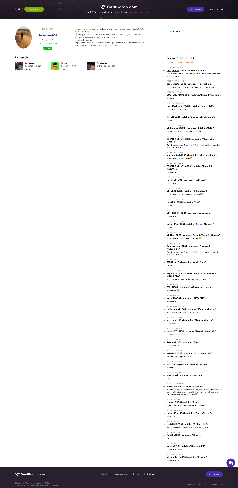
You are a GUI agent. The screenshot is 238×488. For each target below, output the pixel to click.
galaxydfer (172, 224)
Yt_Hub (170, 235)
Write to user (175, 31)
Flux (169, 375)
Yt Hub (170, 191)
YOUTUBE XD (174, 95)
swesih (170, 446)
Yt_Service (172, 128)
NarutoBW (172, 331)
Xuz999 (171, 202)
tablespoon (173, 309)
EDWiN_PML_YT (175, 139)
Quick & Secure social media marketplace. (119, 12)
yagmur (171, 273)
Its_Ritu (171, 180)
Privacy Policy (217, 484)
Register (219, 9)
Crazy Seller (173, 70)
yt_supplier (172, 457)
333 (169, 287)
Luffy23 (171, 424)
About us (105, 474)
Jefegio (171, 342)
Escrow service (34, 9)
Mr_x (169, 117)
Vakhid (170, 298)
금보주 (170, 262)
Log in (211, 9)
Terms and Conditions (196, 484)
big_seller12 (173, 84)
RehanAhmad (174, 246)
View (28, 69)
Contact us (149, 474)
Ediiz (169, 364)
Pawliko (171, 435)
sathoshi (171, 353)
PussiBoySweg (174, 106)
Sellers (136, 474)
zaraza (170, 402)
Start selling (196, 9)
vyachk (170, 386)
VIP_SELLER (173, 213)
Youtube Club (174, 155)
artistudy (171, 320)
